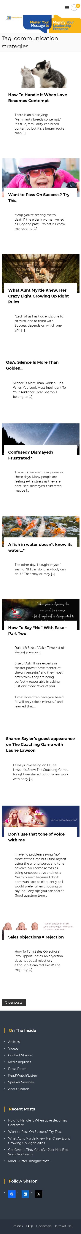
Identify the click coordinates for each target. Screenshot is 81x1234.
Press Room (17, 1069)
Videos (13, 1049)
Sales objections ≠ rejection (36, 937)
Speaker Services (21, 1082)
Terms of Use (63, 1226)
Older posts (13, 1002)
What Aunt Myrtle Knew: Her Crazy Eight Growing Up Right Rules (38, 296)
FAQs (29, 1226)
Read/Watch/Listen (22, 1075)
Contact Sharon (20, 1055)
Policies (18, 1226)
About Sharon (18, 1089)
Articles (14, 1042)
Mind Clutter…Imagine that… (29, 1161)
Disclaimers (43, 1226)
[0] (74, 8)
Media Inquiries (19, 1062)
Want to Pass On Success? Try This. (35, 1132)
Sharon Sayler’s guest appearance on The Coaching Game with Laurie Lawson (40, 744)
